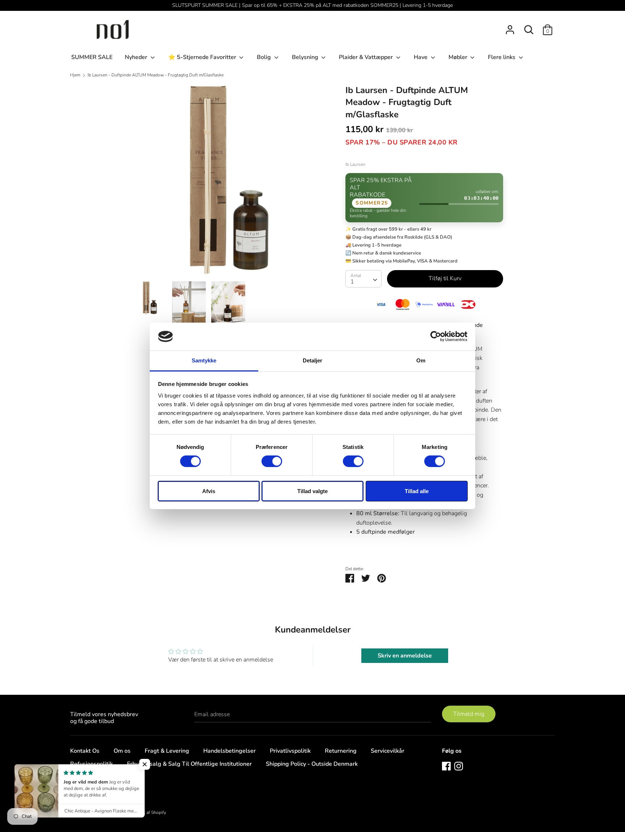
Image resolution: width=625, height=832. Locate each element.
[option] (228, 182)
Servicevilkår (387, 751)
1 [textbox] (352, 282)
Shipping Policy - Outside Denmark (312, 764)
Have (421, 57)
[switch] (272, 461)
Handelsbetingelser (229, 751)
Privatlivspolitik (290, 751)
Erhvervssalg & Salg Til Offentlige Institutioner (189, 764)
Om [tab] (420, 360)
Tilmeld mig (468, 714)
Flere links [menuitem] (502, 57)
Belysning (306, 57)
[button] (144, 764)
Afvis (208, 491)
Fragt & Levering (167, 751)
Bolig (264, 57)
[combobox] (363, 278)
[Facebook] (446, 766)
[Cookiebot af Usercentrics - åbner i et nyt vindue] (435, 336)
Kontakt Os (84, 751)
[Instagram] (458, 766)
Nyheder (137, 57)
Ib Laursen (355, 164)
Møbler (458, 57)
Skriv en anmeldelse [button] (405, 656)
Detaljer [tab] (313, 360)
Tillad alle (417, 491)
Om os (122, 751)
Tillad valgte (312, 491)
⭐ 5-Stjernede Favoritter (203, 57)
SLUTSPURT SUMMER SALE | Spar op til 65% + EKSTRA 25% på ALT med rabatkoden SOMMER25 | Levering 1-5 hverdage (312, 5)
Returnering (341, 751)
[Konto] (510, 27)
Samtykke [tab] (204, 360)
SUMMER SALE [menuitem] (91, 57)
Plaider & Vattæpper (366, 57)
